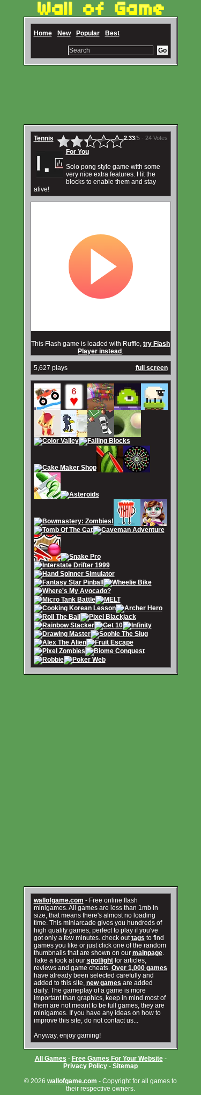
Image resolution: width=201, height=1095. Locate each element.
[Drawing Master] (62, 635)
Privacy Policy (85, 1066)
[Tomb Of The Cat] (63, 531)
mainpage (147, 953)
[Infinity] (137, 626)
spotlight (100, 960)
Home (43, 33)
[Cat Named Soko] (47, 433)
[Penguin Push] (74, 433)
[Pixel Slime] (127, 406)
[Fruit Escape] (109, 643)
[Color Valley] (56, 442)
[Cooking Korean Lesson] (75, 609)
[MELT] (108, 600)
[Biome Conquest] (115, 652)
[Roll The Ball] (57, 618)
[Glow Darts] (136, 468)
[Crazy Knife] (47, 495)
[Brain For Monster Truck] (47, 406)
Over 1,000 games (139, 968)
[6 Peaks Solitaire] (74, 406)
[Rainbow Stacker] (64, 626)
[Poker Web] (85, 660)
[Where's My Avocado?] (72, 592)
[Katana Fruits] (109, 468)
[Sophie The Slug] (119, 635)
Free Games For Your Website (117, 1058)
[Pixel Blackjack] (108, 618)
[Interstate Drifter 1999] (72, 566)
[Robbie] (49, 660)
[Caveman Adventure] (129, 531)
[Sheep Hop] (154, 406)
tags (138, 938)
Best (112, 33)
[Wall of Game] (101, 13)
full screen (152, 368)
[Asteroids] (80, 495)
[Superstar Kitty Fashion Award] (153, 522)
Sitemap (125, 1066)
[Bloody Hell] (100, 406)
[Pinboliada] (47, 557)
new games (103, 983)
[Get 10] (108, 626)
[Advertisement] (101, 95)
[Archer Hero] (139, 609)
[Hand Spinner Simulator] (74, 575)
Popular (88, 33)
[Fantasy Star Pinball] (68, 583)
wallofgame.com (59, 900)
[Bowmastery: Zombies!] (74, 522)
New (64, 33)
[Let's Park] (100, 433)
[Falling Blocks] (104, 442)
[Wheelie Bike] (127, 583)
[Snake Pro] (81, 557)
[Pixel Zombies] (59, 652)
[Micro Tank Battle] (64, 600)
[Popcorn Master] (127, 522)
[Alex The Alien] (60, 643)
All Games (50, 1058)
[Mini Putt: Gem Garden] (127, 433)
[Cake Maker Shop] (65, 468)
